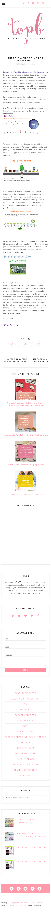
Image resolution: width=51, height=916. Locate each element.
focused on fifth (25, 715)
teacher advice (25, 759)
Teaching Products (25, 770)
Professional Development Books (25, 737)
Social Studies (25, 748)
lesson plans (25, 720)
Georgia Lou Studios (19, 905)
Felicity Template (35, 903)
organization (25, 731)
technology (25, 775)
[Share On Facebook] (18, 344)
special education (25, 753)
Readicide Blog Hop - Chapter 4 (30, 862)
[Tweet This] (12, 344)
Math (25, 726)
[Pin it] (32, 344)
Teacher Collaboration (25, 764)
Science (25, 742)
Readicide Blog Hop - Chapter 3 (30, 848)
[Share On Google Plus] (25, 344)
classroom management (25, 698)
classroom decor (25, 693)
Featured (25, 709)
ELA (25, 704)
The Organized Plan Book (18, 903)
